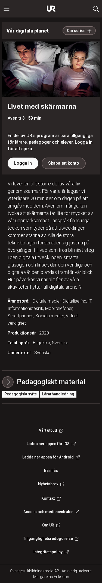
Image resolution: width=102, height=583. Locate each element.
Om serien (76, 30)
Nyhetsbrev (48, 484)
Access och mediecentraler (48, 512)
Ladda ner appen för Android (48, 457)
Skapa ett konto (63, 163)
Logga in (23, 163)
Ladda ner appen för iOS (48, 444)
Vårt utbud (48, 430)
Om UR (48, 525)
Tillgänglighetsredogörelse (48, 538)
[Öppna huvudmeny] (6, 8)
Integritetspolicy (48, 552)
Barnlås (51, 470)
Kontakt (48, 498)
